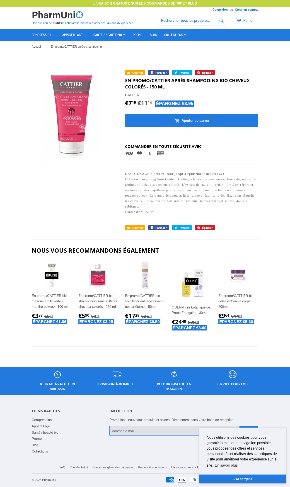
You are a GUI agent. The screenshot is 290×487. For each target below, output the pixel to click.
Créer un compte (246, 9)
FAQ (62, 467)
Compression (42, 35)
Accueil (36, 46)
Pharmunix (49, 480)
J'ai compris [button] (243, 479)
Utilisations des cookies (187, 467)
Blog (153, 35)
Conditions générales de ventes (113, 467)
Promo (137, 35)
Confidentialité (79, 467)
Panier (248, 20)
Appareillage (72, 35)
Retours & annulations (152, 467)
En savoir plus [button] (226, 465)
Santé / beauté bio (108, 35)
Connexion (220, 9)
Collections (174, 35)
